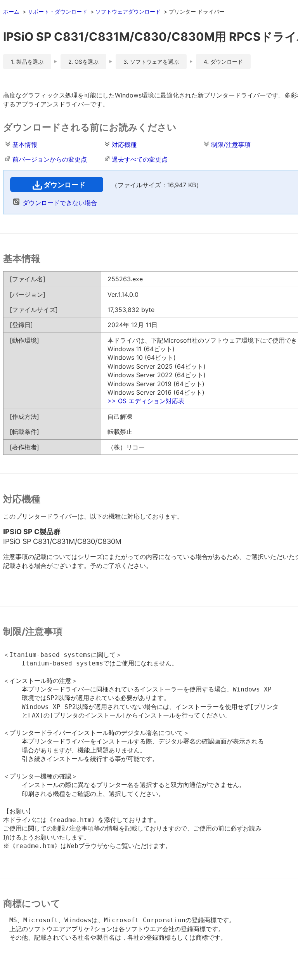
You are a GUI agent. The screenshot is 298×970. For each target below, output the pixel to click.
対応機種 (124, 144)
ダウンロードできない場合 (60, 203)
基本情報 (24, 144)
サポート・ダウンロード (57, 11)
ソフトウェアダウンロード (128, 11)
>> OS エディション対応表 (145, 401)
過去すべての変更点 (140, 159)
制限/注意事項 (231, 144)
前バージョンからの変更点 (49, 159)
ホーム (11, 11)
